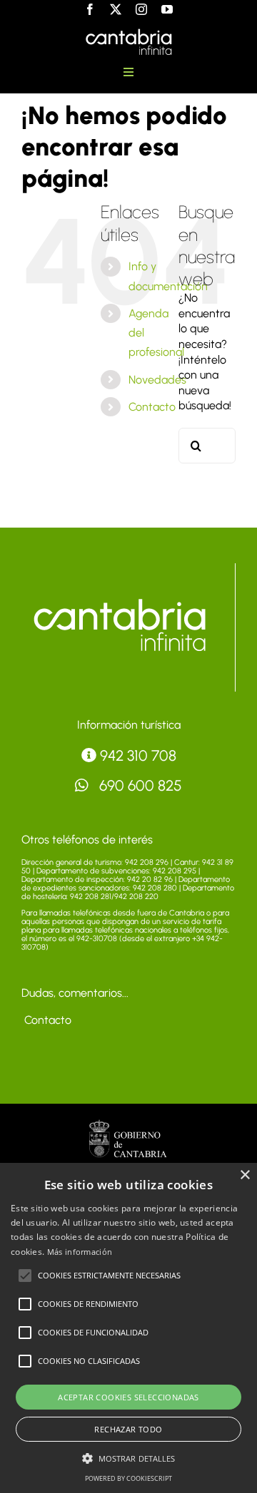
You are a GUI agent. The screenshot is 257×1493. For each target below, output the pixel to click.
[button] (25, 1275)
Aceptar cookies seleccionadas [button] (128, 1397)
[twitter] (115, 9)
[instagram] (141, 9)
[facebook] (90, 9)
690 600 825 (139, 785)
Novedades (157, 379)
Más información (80, 1251)
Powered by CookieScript (128, 1478)
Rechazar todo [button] (128, 1429)
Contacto (152, 407)
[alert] (128, 1328)
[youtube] (167, 9)
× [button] (244, 1175)
